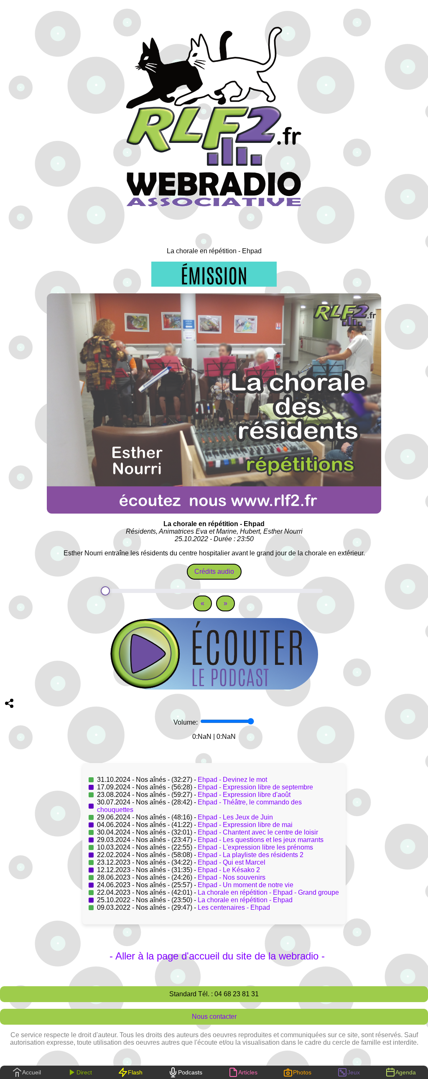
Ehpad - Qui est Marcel (231, 862)
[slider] (214, 591)
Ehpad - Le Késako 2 (229, 869)
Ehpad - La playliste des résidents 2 (250, 854)
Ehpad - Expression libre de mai (245, 824)
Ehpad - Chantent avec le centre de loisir (258, 832)
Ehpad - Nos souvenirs (231, 877)
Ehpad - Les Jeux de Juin (235, 817)
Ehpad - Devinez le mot (232, 779)
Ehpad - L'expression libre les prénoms (255, 847)
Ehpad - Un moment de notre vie (245, 884)
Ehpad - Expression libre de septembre (255, 787)
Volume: (186, 722)
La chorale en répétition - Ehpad (245, 899)
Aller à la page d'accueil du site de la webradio (216, 956)
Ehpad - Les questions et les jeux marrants (261, 839)
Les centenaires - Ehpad (234, 907)
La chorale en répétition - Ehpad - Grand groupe (268, 892)
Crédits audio (214, 571)
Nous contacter (214, 1016)
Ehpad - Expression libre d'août (244, 794)
